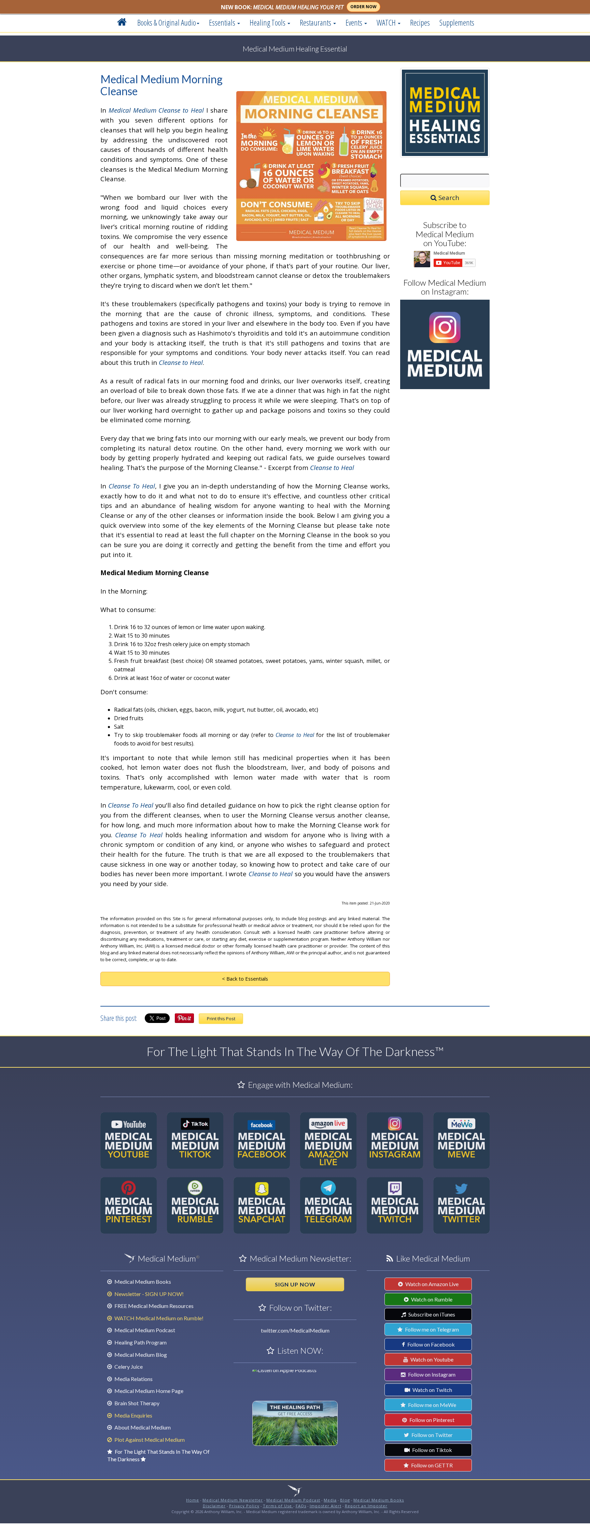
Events (355, 22)
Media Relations (133, 1379)
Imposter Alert (325, 1505)
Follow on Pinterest (431, 1420)
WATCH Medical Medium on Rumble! (158, 1318)
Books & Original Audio (166, 22)
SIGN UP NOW (295, 1284)
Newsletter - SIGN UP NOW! (148, 1294)
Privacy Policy (244, 1505)
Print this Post (221, 1018)
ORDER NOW (363, 7)
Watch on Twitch (431, 1389)
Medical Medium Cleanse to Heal (156, 110)
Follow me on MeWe (431, 1404)
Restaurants (316, 22)
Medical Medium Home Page (148, 1390)
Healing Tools (268, 22)
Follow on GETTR (431, 1465)
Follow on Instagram (431, 1374)
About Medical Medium (142, 1427)
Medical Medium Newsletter (232, 1500)
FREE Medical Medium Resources (153, 1306)
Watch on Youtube (431, 1359)
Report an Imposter (366, 1505)
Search (448, 197)
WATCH (387, 22)
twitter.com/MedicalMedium (295, 1330)
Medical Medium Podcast (144, 1330)
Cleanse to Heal (181, 362)
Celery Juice (128, 1366)
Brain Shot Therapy (136, 1403)
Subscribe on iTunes (431, 1314)
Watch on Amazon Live (431, 1284)
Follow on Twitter (431, 1435)
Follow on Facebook (430, 1344)
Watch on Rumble (431, 1299)
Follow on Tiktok (431, 1450)
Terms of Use (278, 1505)
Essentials (223, 22)
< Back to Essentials (245, 978)
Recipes (420, 22)
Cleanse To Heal (132, 486)
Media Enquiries (132, 1415)
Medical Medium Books (142, 1281)
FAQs (301, 1505)
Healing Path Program (140, 1342)
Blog (345, 1500)
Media (330, 1500)
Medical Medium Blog (140, 1354)
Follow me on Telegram (431, 1329)
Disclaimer (214, 1505)
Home (192, 1500)
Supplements (456, 22)
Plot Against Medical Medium (149, 1439)
